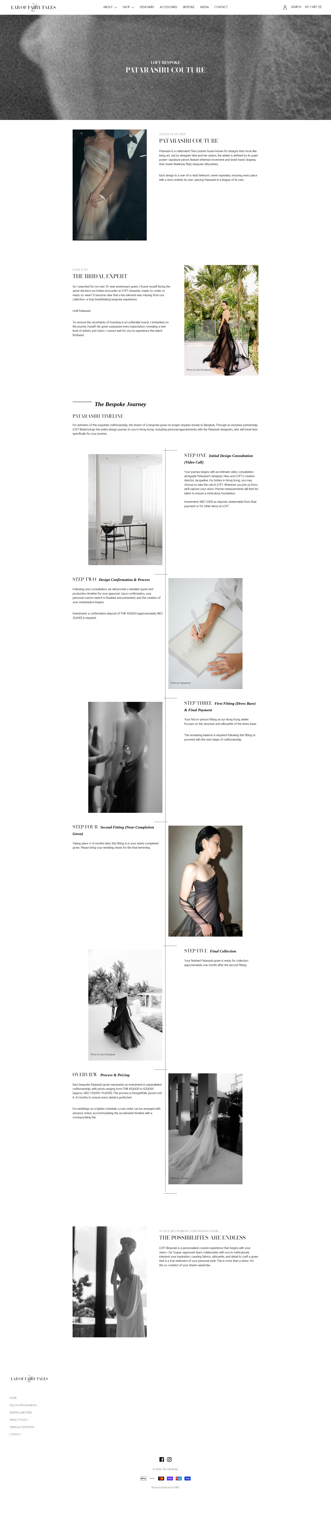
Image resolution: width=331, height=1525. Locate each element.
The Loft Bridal (170, 1469)
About (108, 7)
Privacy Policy (19, 1420)
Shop (126, 7)
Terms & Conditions (22, 1427)
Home (13, 1398)
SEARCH (296, 7)
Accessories (168, 7)
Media (204, 7)
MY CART (313, 7)
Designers (147, 7)
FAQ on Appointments (23, 1405)
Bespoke (188, 7)
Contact (221, 7)
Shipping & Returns (21, 1413)
